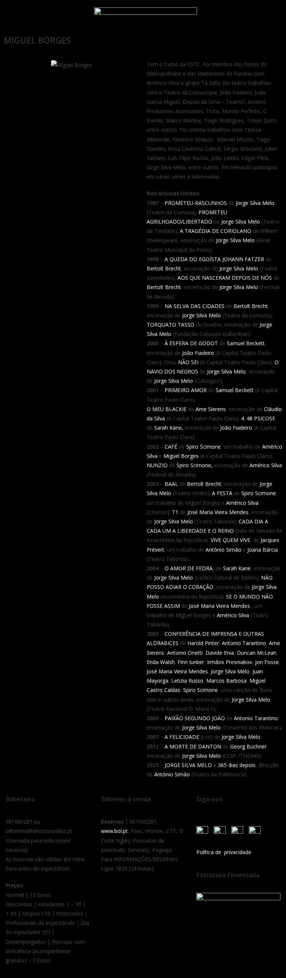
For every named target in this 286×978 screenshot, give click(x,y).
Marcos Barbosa (226, 680)
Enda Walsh (161, 662)
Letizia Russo (187, 680)
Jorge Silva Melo (255, 202)
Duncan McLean (256, 652)
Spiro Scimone (203, 446)
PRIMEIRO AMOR (186, 390)
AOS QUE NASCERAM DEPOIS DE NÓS (225, 277)
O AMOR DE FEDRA (189, 568)
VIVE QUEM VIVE (230, 539)
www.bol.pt (114, 830)
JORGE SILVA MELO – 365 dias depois (210, 765)
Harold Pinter (203, 643)
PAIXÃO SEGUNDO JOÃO (195, 718)
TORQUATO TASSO (170, 324)
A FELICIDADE (182, 736)
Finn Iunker (191, 662)
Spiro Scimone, (195, 465)
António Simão (223, 549)
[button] (14, 15)
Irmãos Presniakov (229, 662)
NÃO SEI (188, 362)
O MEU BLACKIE (167, 409)
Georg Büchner (248, 746)
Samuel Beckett (246, 343)
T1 (175, 512)
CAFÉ (171, 446)
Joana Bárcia (262, 549)
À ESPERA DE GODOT (191, 343)
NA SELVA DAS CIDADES (195, 306)
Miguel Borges (180, 455)
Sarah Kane (237, 568)
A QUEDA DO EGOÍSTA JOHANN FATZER (214, 259)
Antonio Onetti (185, 652)
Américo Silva (266, 465)
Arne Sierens (210, 409)
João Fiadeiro (198, 352)
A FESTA (222, 493)
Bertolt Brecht (164, 268)
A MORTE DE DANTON (193, 746)
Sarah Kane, (168, 427)
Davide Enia (220, 652)
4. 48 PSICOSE (258, 418)
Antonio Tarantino (244, 643)
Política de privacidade (223, 852)
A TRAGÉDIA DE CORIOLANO (216, 230)
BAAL (171, 483)
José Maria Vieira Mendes (217, 512)
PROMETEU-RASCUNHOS (196, 202)
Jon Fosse (267, 662)
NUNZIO (157, 465)
